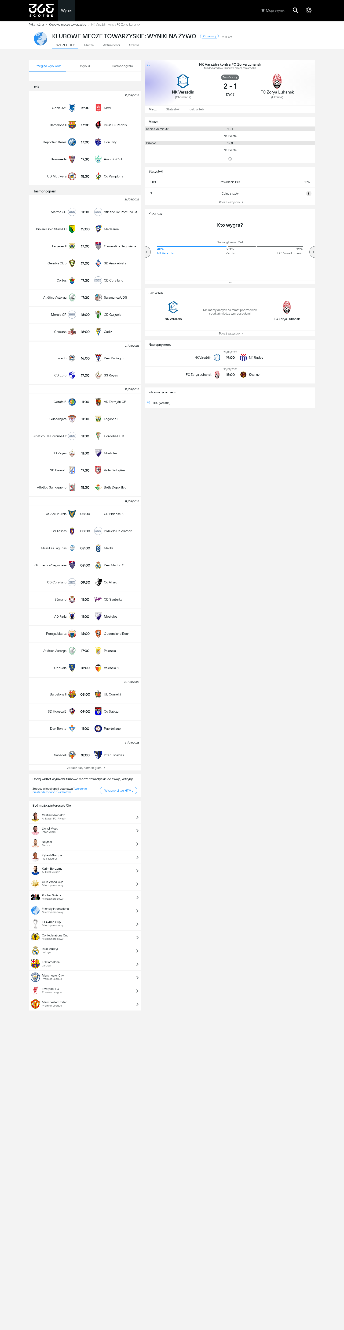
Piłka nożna (36, 24)
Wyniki (66, 10)
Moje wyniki (275, 10)
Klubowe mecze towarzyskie (67, 24)
